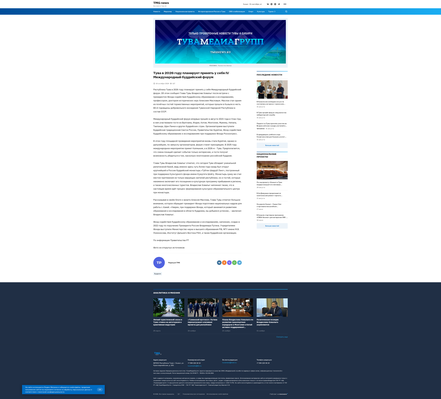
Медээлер (168, 11)
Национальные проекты (185, 11)
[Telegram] (239, 262)
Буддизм (157, 274)
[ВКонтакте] (219, 262)
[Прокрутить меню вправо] (274, 11)
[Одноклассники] (224, 262)
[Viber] (229, 262)
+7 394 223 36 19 (263, 363)
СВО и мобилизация (237, 11)
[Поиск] (286, 11)
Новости (156, 11)
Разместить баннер (225, 65)
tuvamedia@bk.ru (194, 366)
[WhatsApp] (234, 262)
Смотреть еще (282, 337)
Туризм (271, 11)
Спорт (251, 11)
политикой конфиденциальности (51, 392)
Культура (261, 11)
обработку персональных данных (77, 389)
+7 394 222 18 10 (194, 363)
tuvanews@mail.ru (229, 363)
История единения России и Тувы (211, 11)
